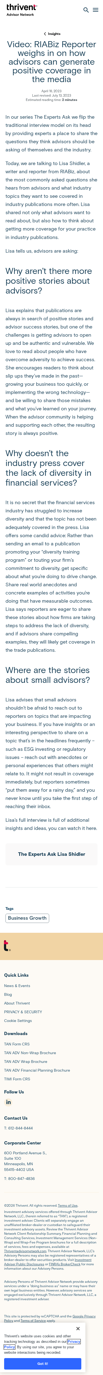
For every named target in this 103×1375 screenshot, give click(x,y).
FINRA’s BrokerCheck (64, 1264)
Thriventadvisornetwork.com (25, 1251)
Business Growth (27, 918)
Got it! (42, 1364)
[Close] (78, 1329)
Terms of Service (33, 1321)
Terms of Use (67, 1205)
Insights (54, 34)
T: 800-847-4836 (19, 1178)
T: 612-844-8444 (18, 1128)
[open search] (86, 9)
